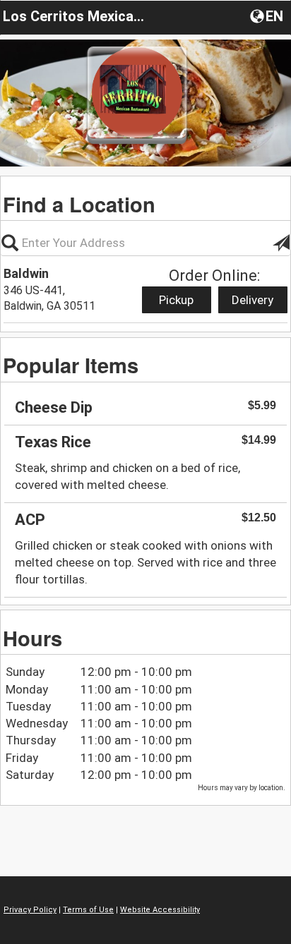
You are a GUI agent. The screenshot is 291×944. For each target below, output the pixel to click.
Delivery (252, 300)
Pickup (176, 300)
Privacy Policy (30, 909)
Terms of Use (88, 909)
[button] (268, 15)
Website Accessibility (160, 909)
